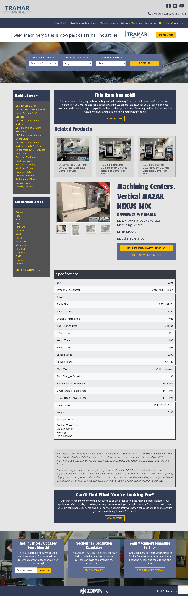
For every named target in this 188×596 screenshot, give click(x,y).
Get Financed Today (150, 570)
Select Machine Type (77, 57)
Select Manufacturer (111, 57)
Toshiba (19, 264)
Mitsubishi (21, 245)
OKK (18, 256)
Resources (150, 23)
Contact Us (177, 23)
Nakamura (136, 460)
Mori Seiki (21, 249)
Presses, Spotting (24, 186)
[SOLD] (83, 201)
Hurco (19, 223)
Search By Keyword (43, 57)
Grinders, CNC (23, 172)
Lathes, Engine (23, 183)
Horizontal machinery (155, 453)
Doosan (20, 212)
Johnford (20, 227)
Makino (19, 234)
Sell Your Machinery (131, 23)
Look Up (144, 63)
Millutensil (21, 241)
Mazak (19, 238)
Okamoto (20, 252)
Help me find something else (146, 248)
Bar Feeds (21, 117)
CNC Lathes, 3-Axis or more (30, 109)
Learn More (166, 35)
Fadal (18, 216)
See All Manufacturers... (28, 270)
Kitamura (148, 460)
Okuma (19, 260)
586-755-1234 (177, 13)
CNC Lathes (121, 453)
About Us (164, 23)
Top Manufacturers (28, 202)
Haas (18, 219)
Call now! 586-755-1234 (146, 255)
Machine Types (25, 95)
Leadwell (20, 230)
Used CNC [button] (60, 23)
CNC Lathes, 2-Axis (26, 106)
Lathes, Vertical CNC (26, 113)
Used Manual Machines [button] (83, 23)
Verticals (134, 453)
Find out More (94, 570)
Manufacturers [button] (108, 23)
